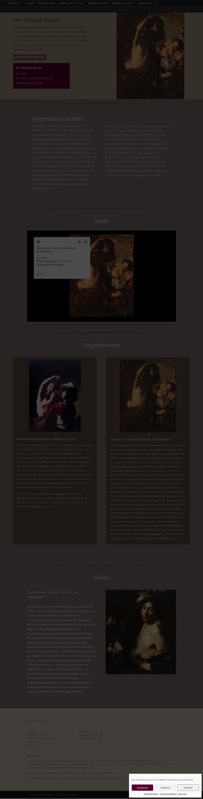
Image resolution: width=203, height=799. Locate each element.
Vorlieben (188, 787)
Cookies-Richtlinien (151, 794)
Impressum (182, 794)
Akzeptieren (142, 787)
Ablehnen (165, 787)
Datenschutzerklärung (168, 794)
